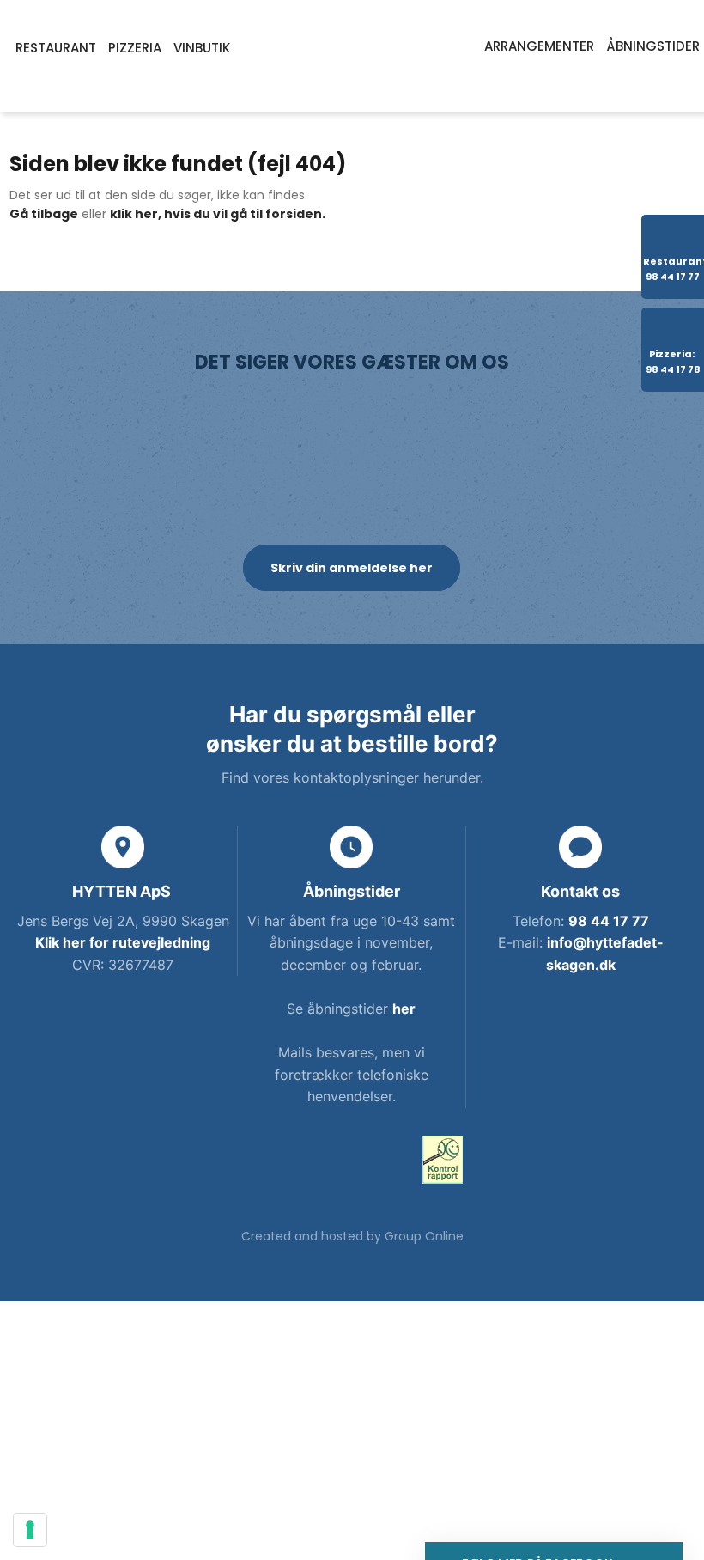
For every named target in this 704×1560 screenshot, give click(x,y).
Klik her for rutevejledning (122, 942)
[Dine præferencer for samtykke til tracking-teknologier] (30, 1530)
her (404, 1008)
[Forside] (352, 56)
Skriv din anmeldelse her (351, 567)
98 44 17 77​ (608, 920)
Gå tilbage (43, 213)
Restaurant (55, 48)
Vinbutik (201, 48)
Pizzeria (134, 48)
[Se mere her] (442, 1160)
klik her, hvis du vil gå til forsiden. (217, 213)
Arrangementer (539, 46)
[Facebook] (261, 1163)
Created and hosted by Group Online (352, 1236)
